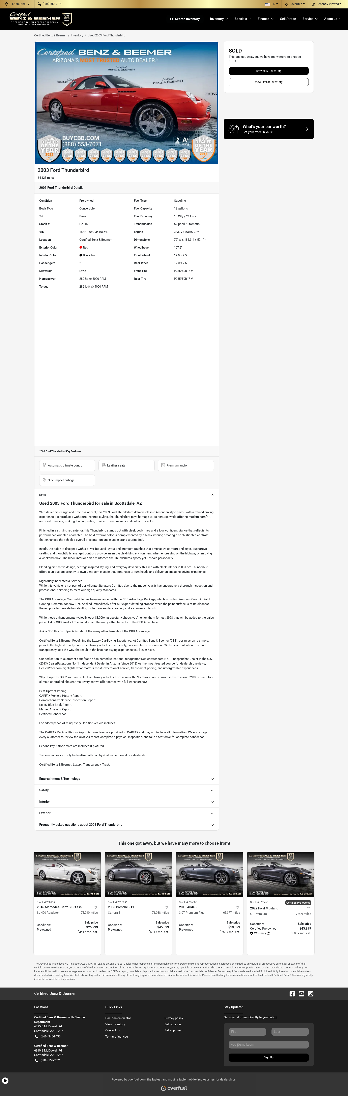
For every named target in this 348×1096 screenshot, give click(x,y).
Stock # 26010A (46, 902)
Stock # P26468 (259, 902)
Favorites (296, 4)
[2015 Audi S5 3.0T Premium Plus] (209, 874)
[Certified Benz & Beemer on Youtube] (299, 993)
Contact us (112, 1030)
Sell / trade (288, 19)
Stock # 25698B (188, 902)
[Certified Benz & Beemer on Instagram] (309, 993)
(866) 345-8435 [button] (50, 1036)
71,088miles (160, 912)
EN (273, 4)
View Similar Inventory (269, 82)
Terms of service (116, 1036)
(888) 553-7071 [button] (52, 4)
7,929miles (303, 914)
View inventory (115, 1024)
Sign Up (268, 1057)
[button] (19, 4)
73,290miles (89, 912)
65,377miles (231, 912)
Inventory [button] (217, 19)
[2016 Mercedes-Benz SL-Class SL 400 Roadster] (67, 874)
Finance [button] (263, 19)
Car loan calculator (118, 1018)
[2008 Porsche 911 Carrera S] (138, 874)
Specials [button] (241, 19)
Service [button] (307, 19)
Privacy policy (174, 1018)
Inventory (77, 35)
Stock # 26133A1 (117, 902)
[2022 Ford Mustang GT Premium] (280, 874)
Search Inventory (187, 19)
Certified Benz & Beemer (50, 35)
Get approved (173, 1030)
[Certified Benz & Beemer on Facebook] (290, 993)
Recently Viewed (328, 4)
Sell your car (173, 1024)
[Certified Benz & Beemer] (40, 19)
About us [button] (330, 19)
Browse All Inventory (269, 70)
